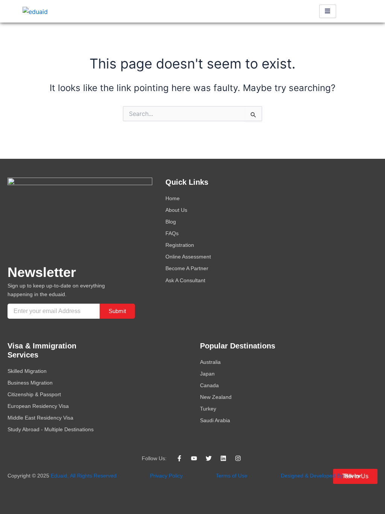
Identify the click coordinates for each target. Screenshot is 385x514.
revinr (352, 476)
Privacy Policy (166, 476)
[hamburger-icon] (327, 11)
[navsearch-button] (353, 11)
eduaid (59, 476)
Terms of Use (231, 476)
